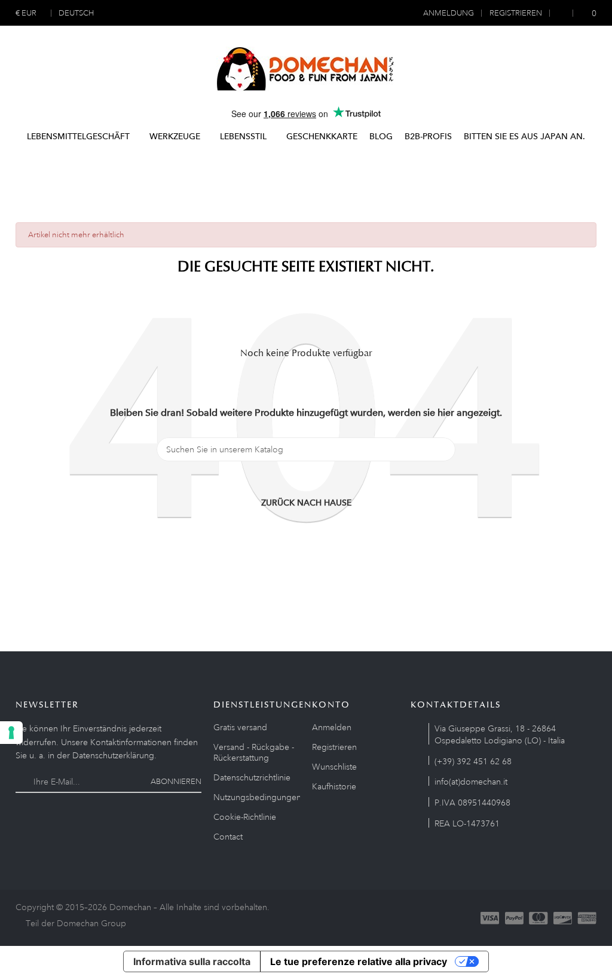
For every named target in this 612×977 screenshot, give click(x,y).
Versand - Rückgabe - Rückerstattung (253, 752)
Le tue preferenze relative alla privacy (358, 961)
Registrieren (334, 747)
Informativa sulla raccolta (191, 961)
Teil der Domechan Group (76, 923)
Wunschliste (334, 766)
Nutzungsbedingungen (257, 797)
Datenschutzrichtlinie (251, 777)
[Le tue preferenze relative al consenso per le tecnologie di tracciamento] (11, 732)
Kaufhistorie (334, 786)
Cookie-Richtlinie (244, 816)
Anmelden (331, 727)
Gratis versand (240, 727)
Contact (228, 836)
